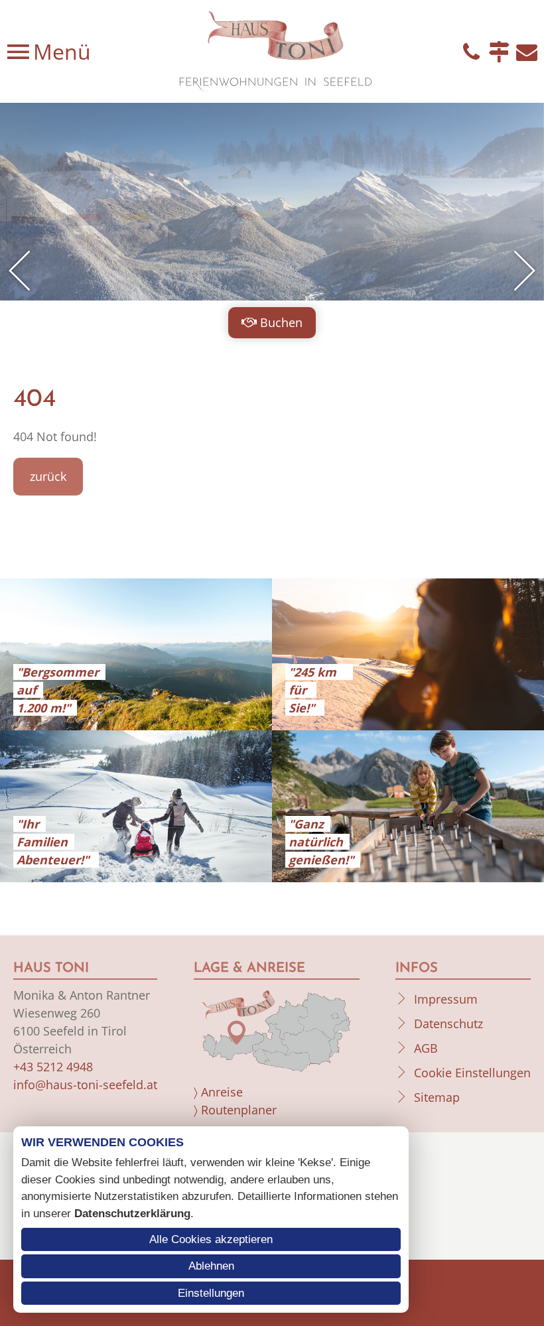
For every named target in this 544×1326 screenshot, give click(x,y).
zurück (48, 476)
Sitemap (437, 1097)
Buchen (281, 322)
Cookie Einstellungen (472, 1073)
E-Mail (526, 51)
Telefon (471, 51)
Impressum (446, 999)
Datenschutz (448, 1023)
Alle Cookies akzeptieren (211, 1239)
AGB (426, 1048)
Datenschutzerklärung (132, 1213)
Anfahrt (499, 51)
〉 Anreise (218, 1092)
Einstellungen (211, 1293)
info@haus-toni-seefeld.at (85, 1085)
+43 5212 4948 (53, 1067)
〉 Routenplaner (235, 1110)
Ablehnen (211, 1266)
